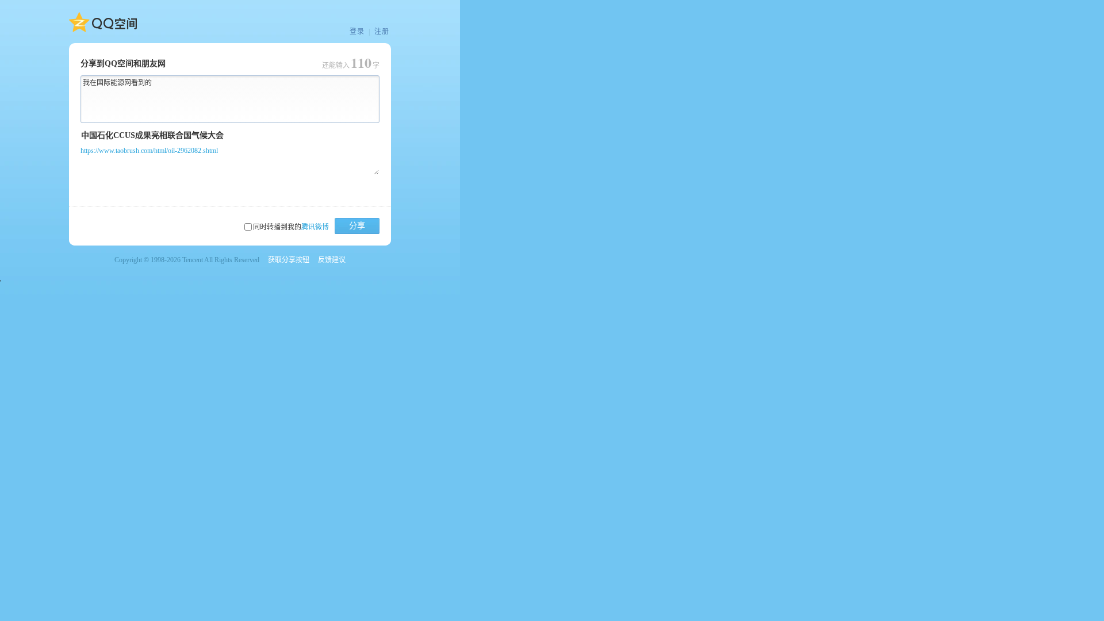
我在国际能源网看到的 (117, 83)
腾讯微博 (315, 227)
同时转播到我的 (291, 227)
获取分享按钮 (288, 260)
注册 (381, 32)
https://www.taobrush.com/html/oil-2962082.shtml (149, 151)
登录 (357, 32)
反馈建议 (332, 260)
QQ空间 (103, 22)
